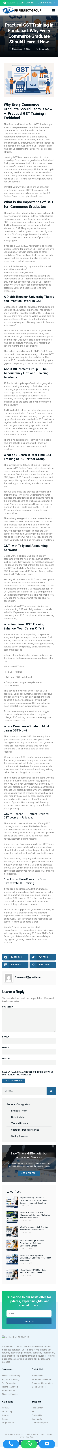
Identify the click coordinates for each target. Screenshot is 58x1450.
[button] (54, 11)
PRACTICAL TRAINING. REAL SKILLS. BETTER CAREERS (33, 1271)
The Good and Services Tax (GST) (22, 124)
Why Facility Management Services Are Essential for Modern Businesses (35, 1258)
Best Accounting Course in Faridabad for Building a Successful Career (32, 1243)
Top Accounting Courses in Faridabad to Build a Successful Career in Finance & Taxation (34, 1200)
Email (5, 1048)
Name (5, 1037)
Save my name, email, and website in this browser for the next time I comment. (27, 1073)
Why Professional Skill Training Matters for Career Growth (34, 1228)
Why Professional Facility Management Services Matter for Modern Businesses (35, 1215)
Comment (7, 1007)
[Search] (51, 1091)
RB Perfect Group (13, 383)
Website (6, 1058)
